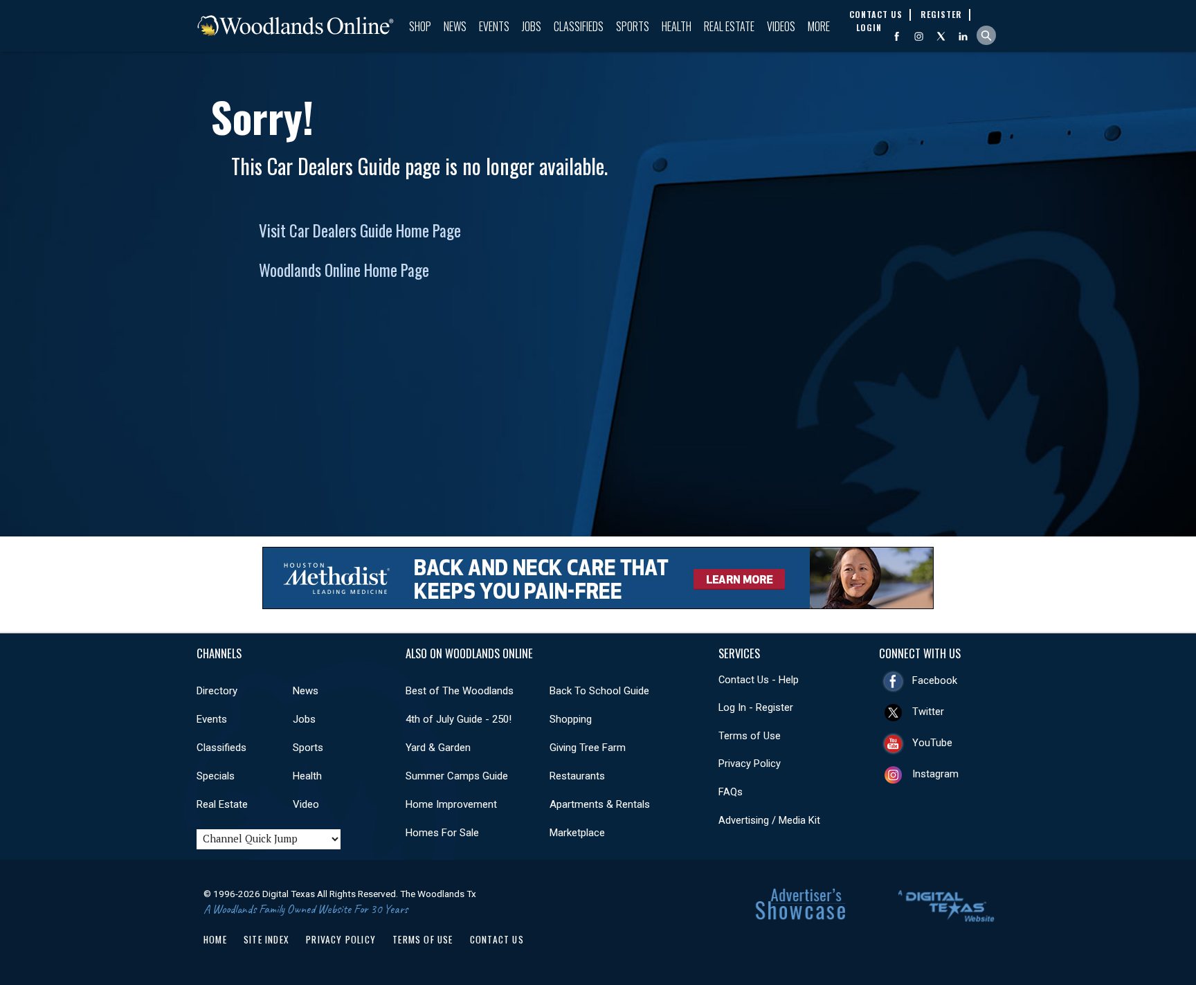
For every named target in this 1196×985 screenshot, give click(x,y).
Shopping (571, 719)
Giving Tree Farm (588, 747)
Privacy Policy (749, 763)
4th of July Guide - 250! (458, 719)
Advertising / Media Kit (769, 820)
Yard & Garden (438, 747)
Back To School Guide (599, 691)
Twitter (928, 711)
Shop (420, 26)
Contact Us (497, 939)
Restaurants (577, 776)
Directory (217, 691)
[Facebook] (896, 36)
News (455, 26)
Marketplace (577, 832)
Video (306, 804)
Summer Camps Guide (457, 776)
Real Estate (729, 26)
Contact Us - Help (758, 680)
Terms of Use (749, 736)
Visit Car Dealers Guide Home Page (360, 230)
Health (676, 26)
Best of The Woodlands (460, 691)
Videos (781, 26)
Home (215, 939)
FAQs (730, 792)
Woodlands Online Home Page (344, 270)
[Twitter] (941, 36)
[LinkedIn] (963, 36)
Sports (632, 26)
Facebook (934, 680)
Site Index (266, 939)
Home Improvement (451, 804)
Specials (216, 776)
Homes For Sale (442, 832)
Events (494, 26)
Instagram (935, 774)
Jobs (531, 26)
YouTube (932, 743)
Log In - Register (755, 707)
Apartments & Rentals (600, 804)
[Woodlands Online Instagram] (918, 36)
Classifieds (579, 26)
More (819, 26)
